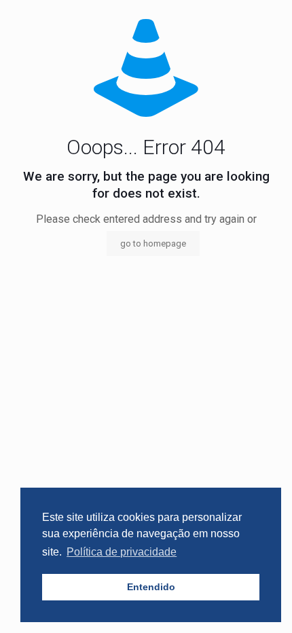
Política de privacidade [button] (122, 552)
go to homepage (153, 243)
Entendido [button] (151, 586)
